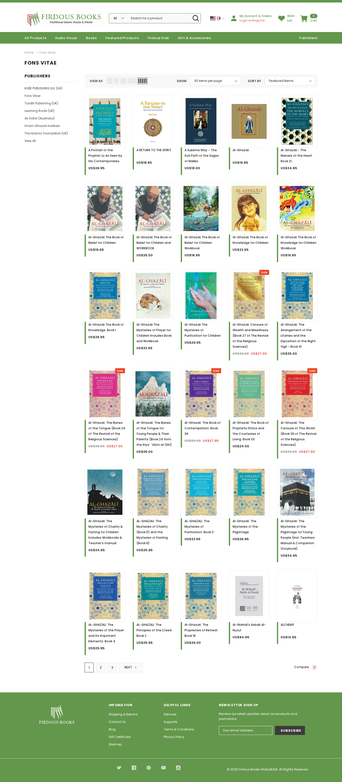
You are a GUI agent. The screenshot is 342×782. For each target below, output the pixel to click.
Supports (171, 722)
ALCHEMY (287, 625)
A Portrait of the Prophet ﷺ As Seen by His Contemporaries (105, 155)
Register (258, 20)
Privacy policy (174, 737)
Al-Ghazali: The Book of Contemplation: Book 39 (203, 428)
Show (182, 81)
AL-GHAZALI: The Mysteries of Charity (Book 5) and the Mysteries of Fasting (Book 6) (152, 532)
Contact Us (117, 722)
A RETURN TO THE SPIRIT (153, 150)
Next (128, 667)
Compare (304, 667)
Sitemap (115, 744)
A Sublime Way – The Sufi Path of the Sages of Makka (202, 155)
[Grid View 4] (132, 81)
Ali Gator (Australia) (40, 118)
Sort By (254, 81)
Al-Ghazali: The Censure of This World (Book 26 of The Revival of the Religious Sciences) (298, 434)
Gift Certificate (119, 737)
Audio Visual (66, 38)
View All (30, 141)
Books (91, 38)
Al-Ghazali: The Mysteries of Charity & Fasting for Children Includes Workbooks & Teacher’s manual (105, 532)
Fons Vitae (32, 96)
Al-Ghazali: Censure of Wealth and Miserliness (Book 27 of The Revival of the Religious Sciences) (250, 335)
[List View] (109, 81)
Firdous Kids (158, 38)
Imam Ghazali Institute (42, 126)
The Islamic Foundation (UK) (46, 133)
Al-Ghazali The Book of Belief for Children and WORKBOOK (154, 242)
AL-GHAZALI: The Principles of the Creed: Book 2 (154, 630)
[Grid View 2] (116, 81)
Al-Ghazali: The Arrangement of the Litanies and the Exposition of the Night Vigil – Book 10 (298, 335)
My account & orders (256, 16)
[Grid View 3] (123, 81)
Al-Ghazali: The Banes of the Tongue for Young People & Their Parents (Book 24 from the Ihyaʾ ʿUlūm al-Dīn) (154, 434)
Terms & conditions (179, 729)
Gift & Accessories (194, 38)
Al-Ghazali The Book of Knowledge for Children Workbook (298, 242)
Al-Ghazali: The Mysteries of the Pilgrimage (245, 526)
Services (170, 714)
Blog (112, 729)
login (244, 20)
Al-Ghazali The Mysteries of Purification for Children (203, 330)
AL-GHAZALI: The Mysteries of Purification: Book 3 (199, 526)
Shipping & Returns (123, 714)
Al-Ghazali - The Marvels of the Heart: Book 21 (297, 155)
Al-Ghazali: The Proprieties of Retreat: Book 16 (201, 630)
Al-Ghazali (241, 150)
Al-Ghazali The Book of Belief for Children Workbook (202, 242)
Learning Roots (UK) (39, 111)
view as (96, 81)
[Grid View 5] (142, 81)
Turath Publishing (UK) (41, 103)
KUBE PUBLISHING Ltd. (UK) (43, 88)
